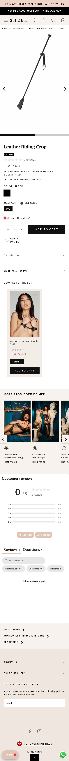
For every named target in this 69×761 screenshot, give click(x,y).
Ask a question (25, 534)
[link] (43, 20)
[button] (5, 20)
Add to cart (24, 371)
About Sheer (12, 629)
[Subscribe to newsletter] (62, 703)
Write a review (44, 534)
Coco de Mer (18, 28)
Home (4, 28)
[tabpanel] (34, 589)
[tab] (32, 550)
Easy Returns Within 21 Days (21, 179)
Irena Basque (38, 457)
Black (17, 362)
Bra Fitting (11, 642)
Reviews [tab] (11, 549)
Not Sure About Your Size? (35, 10)
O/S (8, 209)
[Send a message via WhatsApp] (63, 755)
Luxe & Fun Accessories (41, 28)
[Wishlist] (53, 20)
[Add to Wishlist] (35, 295)
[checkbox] (55, 568)
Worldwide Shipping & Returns (24, 635)
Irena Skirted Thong (13, 457)
